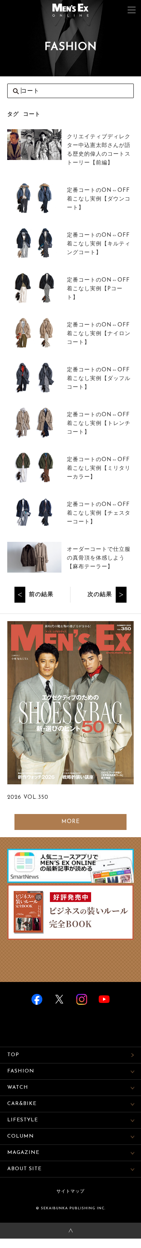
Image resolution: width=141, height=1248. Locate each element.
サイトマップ (70, 1191)
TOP (13, 1055)
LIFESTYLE (22, 1120)
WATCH (17, 1087)
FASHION (20, 1071)
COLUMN (20, 1136)
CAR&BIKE (22, 1103)
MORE (70, 822)
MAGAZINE (23, 1152)
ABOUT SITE (24, 1169)
